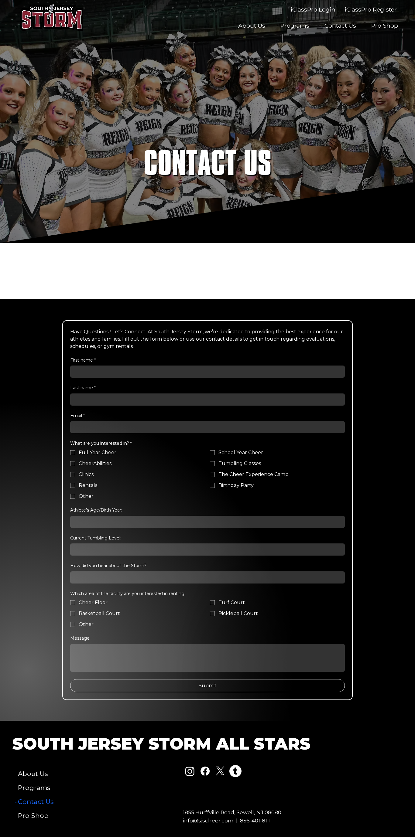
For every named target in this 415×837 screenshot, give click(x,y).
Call (130, 265)
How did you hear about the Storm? (108, 565)
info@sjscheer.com (208, 820)
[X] (220, 771)
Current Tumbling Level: (95, 538)
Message (80, 638)
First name (83, 360)
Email (77, 415)
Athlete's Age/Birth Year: (96, 510)
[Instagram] (190, 771)
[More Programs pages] (53, 787)
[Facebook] (205, 771)
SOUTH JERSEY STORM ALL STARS (161, 744)
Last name (83, 387)
